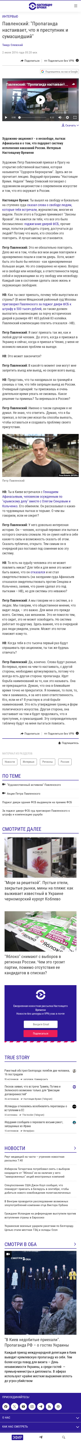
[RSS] (49, 1406)
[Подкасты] (58, 1406)
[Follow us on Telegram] (40, 1406)
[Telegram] (41, 1437)
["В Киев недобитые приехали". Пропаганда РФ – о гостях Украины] (40, 1293)
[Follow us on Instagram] (32, 1406)
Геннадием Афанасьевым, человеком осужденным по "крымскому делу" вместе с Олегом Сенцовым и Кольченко (36, 499)
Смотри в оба (21, 1244)
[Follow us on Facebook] (5, 1406)
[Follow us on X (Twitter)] (14, 1406)
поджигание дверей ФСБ (41, 224)
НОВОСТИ (15, 1148)
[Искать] (63, 1437)
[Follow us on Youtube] (23, 1406)
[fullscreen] (75, 117)
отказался (38, 572)
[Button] (30, 60)
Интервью (10, 16)
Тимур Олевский (12, 45)
